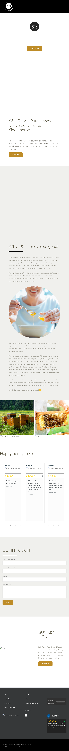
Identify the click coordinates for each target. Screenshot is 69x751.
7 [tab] (26, 525)
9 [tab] (31, 525)
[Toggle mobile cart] (62, 4)
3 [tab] (15, 525)
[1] (52, 402)
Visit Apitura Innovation (32, 703)
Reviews (28, 694)
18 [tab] (53, 525)
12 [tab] (38, 525)
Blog (27, 699)
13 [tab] (41, 525)
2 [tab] (13, 525)
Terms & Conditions (9, 707)
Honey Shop (7, 699)
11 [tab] (36, 525)
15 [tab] (46, 525)
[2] (37, 436)
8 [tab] (28, 525)
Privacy (28, 746)
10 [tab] (33, 525)
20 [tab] (58, 525)
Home (5, 694)
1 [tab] (10, 525)
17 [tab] (51, 525)
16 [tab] (48, 525)
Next (68, 493)
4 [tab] (18, 525)
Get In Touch (7, 703)
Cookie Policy (35, 746)
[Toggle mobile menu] (65, 4)
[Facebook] (26, 715)
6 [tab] (23, 525)
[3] (10, 436)
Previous (1, 493)
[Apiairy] (17, 402)
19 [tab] (56, 525)
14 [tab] (43, 525)
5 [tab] (20, 525)
